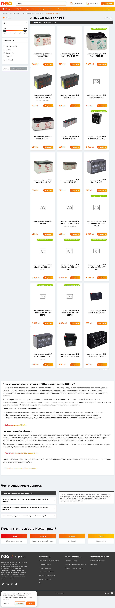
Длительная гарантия (46, 572)
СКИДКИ (18, 9)
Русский (109, 9)
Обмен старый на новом (47, 575)
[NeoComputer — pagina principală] (5, 556)
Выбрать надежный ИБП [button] (15, 425)
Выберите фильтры (18, 69)
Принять (30, 603)
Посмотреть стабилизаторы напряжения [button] (21, 453)
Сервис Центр (62, 9)
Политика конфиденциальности (75, 564)
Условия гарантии (45, 564)
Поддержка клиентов (97, 560)
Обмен (51, 9)
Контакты (75, 9)
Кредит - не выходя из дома (74, 568)
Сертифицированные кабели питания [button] (20, 468)
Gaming (41, 9)
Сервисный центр (45, 579)
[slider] (4, 31)
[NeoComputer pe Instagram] (12, 584)
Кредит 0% (30, 9)
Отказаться (20, 603)
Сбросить (6, 69)
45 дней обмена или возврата (49, 560)
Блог (40, 583)
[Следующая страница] (109, 369)
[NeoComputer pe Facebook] (3, 584)
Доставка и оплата (71, 560)
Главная (4, 13)
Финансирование (45, 568)
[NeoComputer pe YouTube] (8, 584)
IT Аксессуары (14, 13)
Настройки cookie (59, 593)
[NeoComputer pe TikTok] (16, 584)
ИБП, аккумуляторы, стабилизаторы (32, 13)
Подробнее (6, 603)
